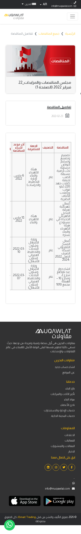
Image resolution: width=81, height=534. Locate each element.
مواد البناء (69, 399)
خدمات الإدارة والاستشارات (59, 410)
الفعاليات (70, 440)
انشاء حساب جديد (65, 366)
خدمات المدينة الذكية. (63, 415)
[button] (28, 4)
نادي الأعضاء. (67, 404)
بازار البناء (70, 388)
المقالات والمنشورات (63, 446)
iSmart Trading (27, 517)
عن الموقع (68, 372)
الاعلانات (69, 435)
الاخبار (71, 451)
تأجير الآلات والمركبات (63, 393)
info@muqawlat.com (61, 6)
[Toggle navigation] (72, 16)
